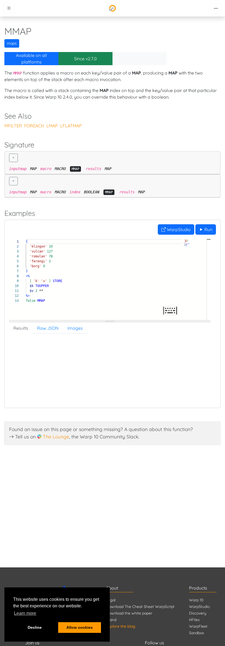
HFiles (194, 619)
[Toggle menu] (9, 8)
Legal (111, 600)
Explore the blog (120, 626)
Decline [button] (35, 627)
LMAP (52, 125)
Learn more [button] (25, 613)
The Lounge (56, 436)
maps (12, 43)
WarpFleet (198, 626)
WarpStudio (178, 229)
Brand (111, 619)
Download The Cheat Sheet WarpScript (140, 606)
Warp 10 (196, 600)
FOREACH (34, 125)
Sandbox (196, 632)
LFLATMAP (71, 125)
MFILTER (13, 125)
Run (207, 229)
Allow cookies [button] (79, 627)
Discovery (197, 613)
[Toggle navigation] (216, 8)
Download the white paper (129, 613)
